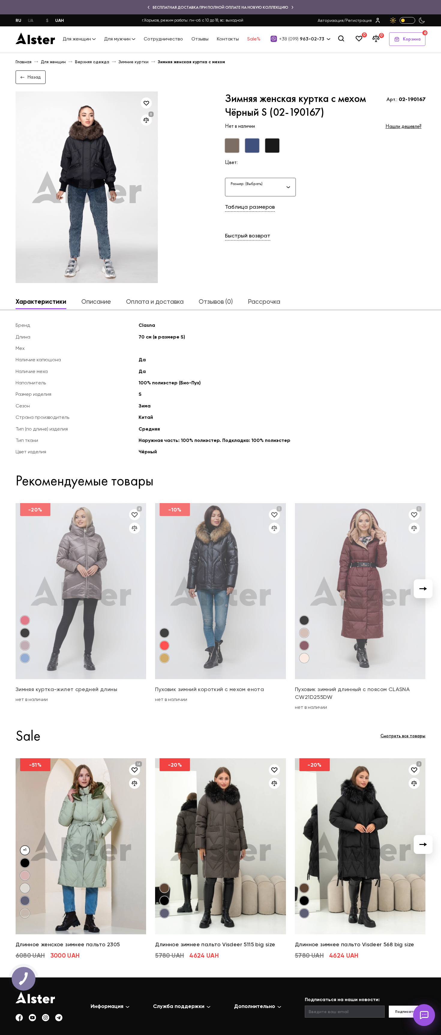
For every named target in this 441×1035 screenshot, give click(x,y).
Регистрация (359, 20)
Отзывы (199, 39)
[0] (359, 39)
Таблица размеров (250, 207)
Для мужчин (117, 39)
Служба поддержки (178, 1006)
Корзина (414, 37)
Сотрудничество (163, 39)
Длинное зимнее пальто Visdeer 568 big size (354, 944)
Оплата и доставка (155, 301)
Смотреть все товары (402, 735)
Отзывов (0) (216, 301)
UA (30, 20)
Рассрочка (264, 301)
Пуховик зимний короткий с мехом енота (209, 689)
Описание (96, 301)
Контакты (228, 39)
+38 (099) (301, 39)
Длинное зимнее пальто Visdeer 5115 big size (215, 944)
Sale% (253, 39)
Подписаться (407, 1012)
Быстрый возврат (247, 235)
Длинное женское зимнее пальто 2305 (68, 944)
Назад (34, 77)
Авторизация (331, 20)
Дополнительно (254, 1006)
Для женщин (77, 39)
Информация (107, 1006)
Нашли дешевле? (404, 126)
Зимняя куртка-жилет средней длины (66, 689)
